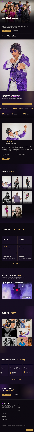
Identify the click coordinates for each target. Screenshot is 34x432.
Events (24, 1)
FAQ (30, 1)
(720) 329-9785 (4, 416)
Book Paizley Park (6, 30)
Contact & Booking (4, 419)
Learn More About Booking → (17, 263)
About (13, 1)
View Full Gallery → (17, 348)
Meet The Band (5, 158)
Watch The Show (16, 30)
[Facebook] (2, 411)
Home (9, 1)
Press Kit (28, 1)
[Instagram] (4, 411)
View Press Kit (15, 394)
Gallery (20, 1)
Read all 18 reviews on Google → (17, 379)
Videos (16, 1)
